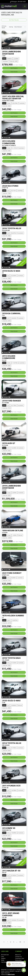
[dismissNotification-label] (25, 962)
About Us (18, 955)
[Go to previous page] (4, 941)
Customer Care (19, 958)
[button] (25, 6)
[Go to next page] (24, 941)
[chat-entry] (24, 970)
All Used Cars (5, 955)
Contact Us (18, 956)
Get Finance (14, 68)
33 (20, 942)
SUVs (2, 960)
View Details (14, 72)
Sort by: (11, 26)
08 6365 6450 (22, 1)
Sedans (3, 958)
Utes (2, 956)
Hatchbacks (4, 962)
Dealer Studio (11, 974)
